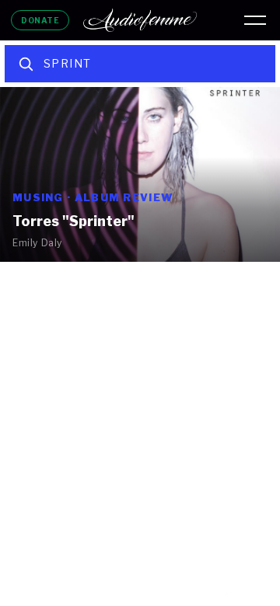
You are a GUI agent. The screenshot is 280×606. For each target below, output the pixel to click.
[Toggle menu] (255, 20)
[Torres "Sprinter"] (140, 174)
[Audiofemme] (140, 20)
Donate (40, 20)
